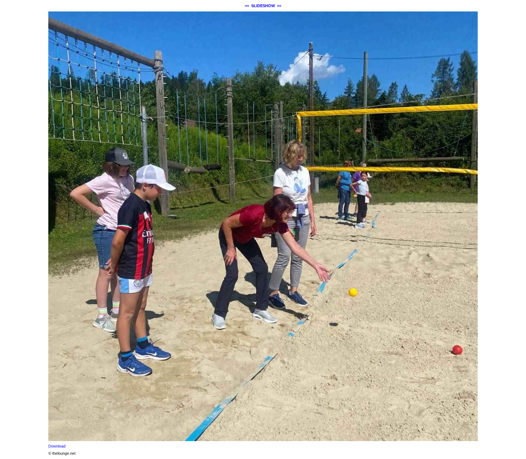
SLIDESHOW (263, 6)
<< (247, 6)
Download (56, 446)
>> (279, 6)
